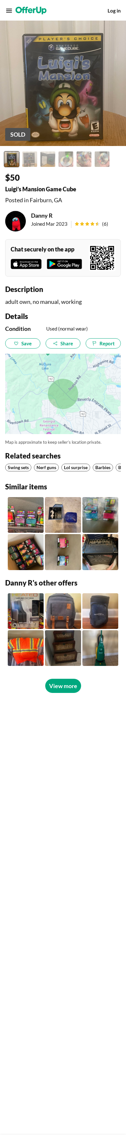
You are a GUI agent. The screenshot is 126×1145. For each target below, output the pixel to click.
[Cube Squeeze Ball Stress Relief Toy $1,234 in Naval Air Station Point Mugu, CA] (100, 515)
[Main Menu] (9, 10)
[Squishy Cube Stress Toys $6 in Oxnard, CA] (63, 552)
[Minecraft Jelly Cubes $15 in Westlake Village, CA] (63, 515)
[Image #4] (66, 159)
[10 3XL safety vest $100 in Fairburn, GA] (26, 648)
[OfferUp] (31, 10)
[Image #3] (48, 159)
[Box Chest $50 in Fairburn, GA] (63, 648)
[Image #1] (11, 159)
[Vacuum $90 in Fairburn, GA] (100, 648)
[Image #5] (84, 159)
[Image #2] (29, 159)
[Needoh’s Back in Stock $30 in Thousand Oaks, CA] (26, 515)
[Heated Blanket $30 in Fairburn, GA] (26, 611)
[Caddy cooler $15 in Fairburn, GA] (100, 611)
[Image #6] (102, 159)
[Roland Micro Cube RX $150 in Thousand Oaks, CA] (100, 552)
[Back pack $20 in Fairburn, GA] (63, 611)
